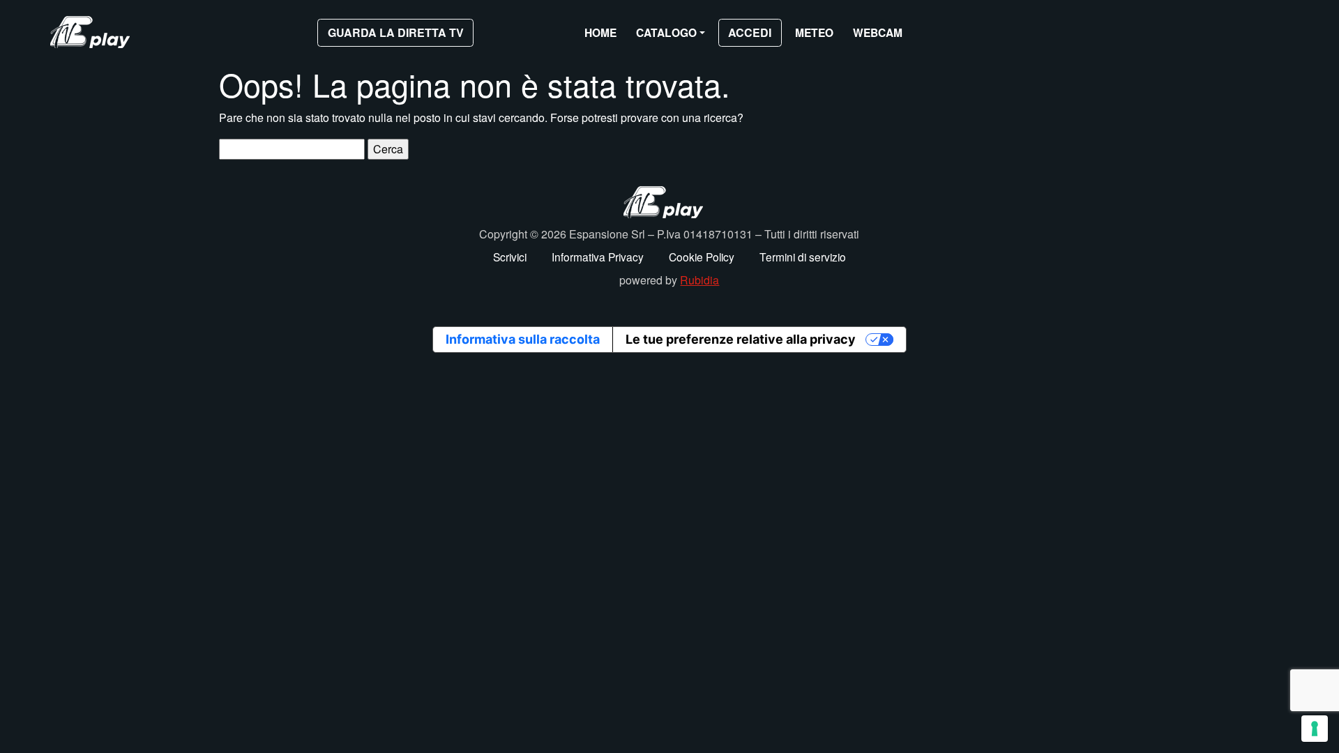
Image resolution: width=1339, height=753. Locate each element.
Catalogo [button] (666, 32)
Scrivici (510, 256)
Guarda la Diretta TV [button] (396, 32)
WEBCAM (877, 32)
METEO (814, 32)
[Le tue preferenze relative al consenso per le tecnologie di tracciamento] (1314, 728)
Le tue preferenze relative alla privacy (741, 339)
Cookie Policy (701, 256)
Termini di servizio (802, 256)
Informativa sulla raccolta (523, 339)
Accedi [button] (749, 32)
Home (600, 32)
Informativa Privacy (598, 256)
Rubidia (699, 280)
